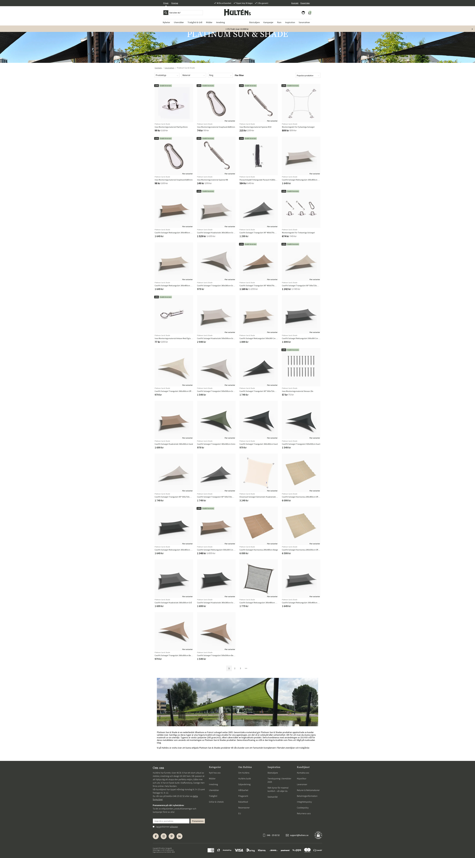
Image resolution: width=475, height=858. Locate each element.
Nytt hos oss (215, 772)
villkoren (174, 826)
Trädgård (213, 796)
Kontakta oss (303, 772)
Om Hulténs (243, 772)
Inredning (213, 784)
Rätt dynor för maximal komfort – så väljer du (278, 789)
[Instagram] (164, 836)
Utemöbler (214, 790)
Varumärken (169, 68)
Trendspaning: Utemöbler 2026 (279, 780)
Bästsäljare (273, 772)
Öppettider (305, 3)
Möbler (212, 778)
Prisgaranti (243, 796)
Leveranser (302, 784)
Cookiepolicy (303, 807)
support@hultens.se (299, 835)
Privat (165, 3)
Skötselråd (273, 796)
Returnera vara (304, 813)
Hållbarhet (243, 790)
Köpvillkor (301, 778)
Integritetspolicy (304, 801)
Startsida (158, 68)
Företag (174, 3)
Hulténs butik (244, 778)
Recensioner (244, 807)
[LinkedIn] (179, 836)
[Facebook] (156, 836)
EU (239, 813)
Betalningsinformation (307, 796)
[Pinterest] (172, 836)
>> (246, 668)
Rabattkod (243, 801)
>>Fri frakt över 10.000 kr (237, 29)
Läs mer (237, 59)
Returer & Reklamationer (308, 790)
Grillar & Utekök (216, 801)
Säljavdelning (244, 784)
